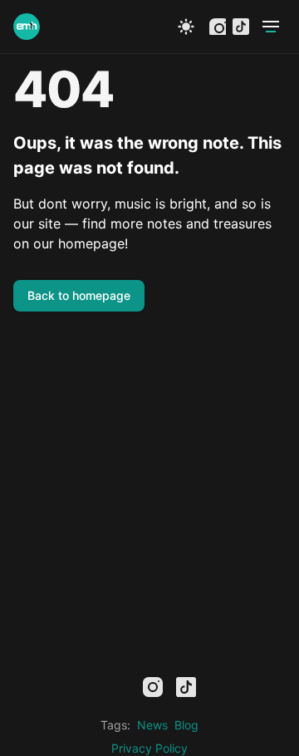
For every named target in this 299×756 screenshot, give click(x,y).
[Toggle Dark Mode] (186, 26)
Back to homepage (78, 295)
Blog (186, 725)
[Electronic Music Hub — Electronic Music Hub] (26, 26)
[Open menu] (271, 27)
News (152, 725)
